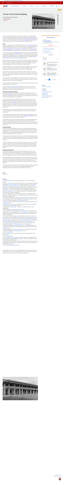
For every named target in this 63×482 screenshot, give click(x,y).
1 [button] (49, 79)
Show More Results (50, 54)
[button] (57, 6)
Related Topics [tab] (51, 45)
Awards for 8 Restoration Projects (17, 237)
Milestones (5, 189)
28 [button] (53, 79)
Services (37, 6)
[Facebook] (57, 16)
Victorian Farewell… (13, 206)
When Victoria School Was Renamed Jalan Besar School (25, 197)
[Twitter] (57, 18)
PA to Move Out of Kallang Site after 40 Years (12, 222)
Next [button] (55, 79)
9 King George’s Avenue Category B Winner (11, 245)
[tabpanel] (51, 51)
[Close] (61, 2)
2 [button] (50, 79)
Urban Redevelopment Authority (14, 86)
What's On (31, 6)
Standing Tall (10, 183)
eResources (19, 217)
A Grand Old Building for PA (24, 210)
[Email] (57, 20)
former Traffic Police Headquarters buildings (18, 57)
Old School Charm (13, 204)
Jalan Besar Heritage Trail (8, 180)
